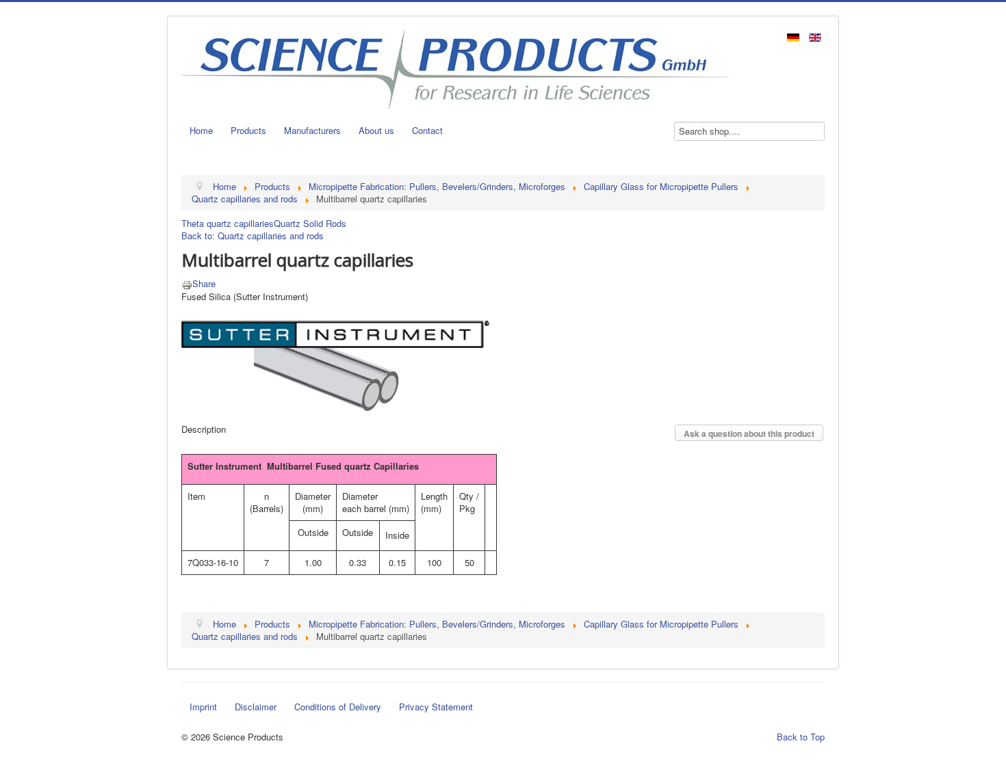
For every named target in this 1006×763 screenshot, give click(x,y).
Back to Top (801, 736)
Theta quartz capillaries (227, 223)
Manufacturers (312, 130)
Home (201, 130)
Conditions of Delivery (337, 706)
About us (376, 130)
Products (248, 130)
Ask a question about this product (749, 433)
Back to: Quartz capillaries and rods (252, 235)
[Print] (186, 283)
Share (204, 283)
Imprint (203, 706)
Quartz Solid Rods (310, 223)
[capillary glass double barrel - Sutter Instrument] (335, 355)
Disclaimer (255, 706)
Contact (427, 130)
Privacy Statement (436, 706)
